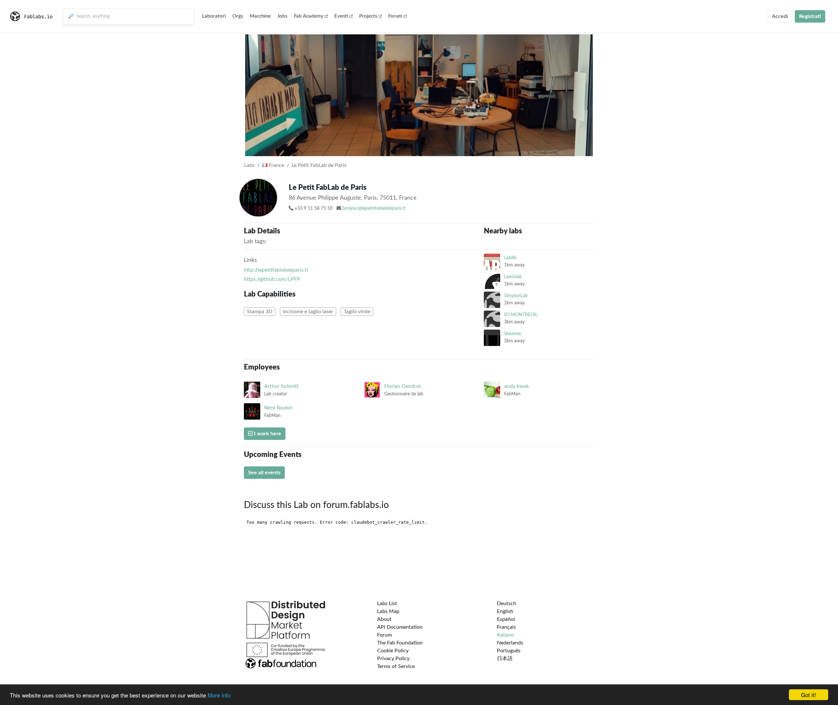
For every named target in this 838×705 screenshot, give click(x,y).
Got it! (808, 695)
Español (506, 619)
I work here (267, 433)
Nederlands (510, 642)
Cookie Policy (393, 650)
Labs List (387, 603)
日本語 (505, 658)
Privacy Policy (393, 658)
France (275, 165)
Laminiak (513, 276)
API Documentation (400, 627)
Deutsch (506, 603)
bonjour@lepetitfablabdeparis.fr (374, 208)
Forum (395, 16)
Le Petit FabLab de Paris (319, 165)
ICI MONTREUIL (520, 314)
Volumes (512, 333)
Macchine (260, 16)
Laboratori (214, 16)
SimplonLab (516, 295)
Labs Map (388, 611)
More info (219, 695)
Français (506, 627)
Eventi (341, 16)
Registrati (810, 16)
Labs (249, 165)
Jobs (282, 16)
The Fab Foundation (400, 642)
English (505, 611)
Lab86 (510, 257)
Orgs (237, 16)
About (384, 619)
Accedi (780, 16)
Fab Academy (308, 16)
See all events (264, 472)
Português (508, 650)
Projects (368, 16)
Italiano (505, 635)
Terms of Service (396, 666)
